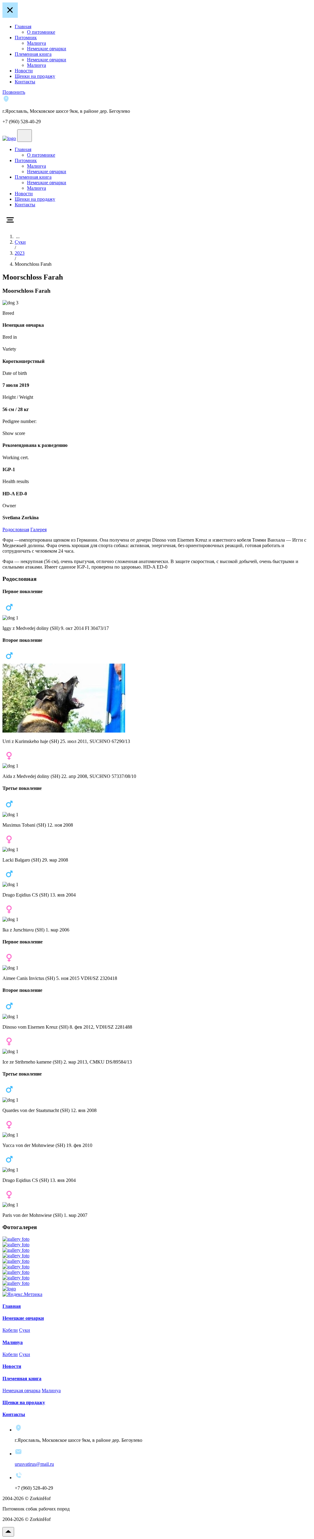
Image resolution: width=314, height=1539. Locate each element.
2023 (20, 253)
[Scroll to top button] (8, 1532)
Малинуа (36, 43)
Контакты (25, 81)
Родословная (15, 529)
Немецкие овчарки (46, 48)
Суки (20, 242)
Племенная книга (33, 54)
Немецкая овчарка (21, 1390)
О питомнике (41, 32)
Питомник (26, 37)
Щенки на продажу (35, 76)
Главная (23, 26)
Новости (24, 70)
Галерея (38, 529)
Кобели (10, 1330)
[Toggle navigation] (24, 135)
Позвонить (13, 92)
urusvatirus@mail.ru (34, 1464)
